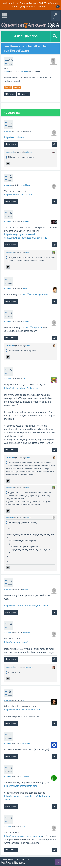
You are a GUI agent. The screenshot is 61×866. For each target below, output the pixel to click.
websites (17, 87)
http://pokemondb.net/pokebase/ (21, 388)
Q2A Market (18, 862)
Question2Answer (18, 864)
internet (8, 87)
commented (10, 152)
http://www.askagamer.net (35, 294)
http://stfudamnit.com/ (16, 642)
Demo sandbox (23, 859)
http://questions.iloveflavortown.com (23, 836)
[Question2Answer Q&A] (30, 24)
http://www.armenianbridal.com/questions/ (26, 605)
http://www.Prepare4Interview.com (22, 709)
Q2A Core (25, 72)
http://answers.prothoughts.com (20, 786)
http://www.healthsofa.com (18, 194)
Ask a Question (26, 36)
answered (7, 131)
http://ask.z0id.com (14, 137)
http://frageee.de (34, 327)
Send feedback (8, 859)
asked (6, 72)
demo (14, 6)
